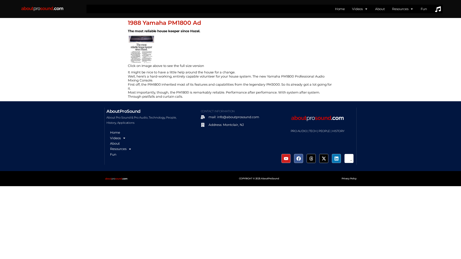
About (380, 9)
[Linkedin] (336, 158)
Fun (424, 9)
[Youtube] (285, 158)
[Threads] (311, 158)
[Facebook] (298, 158)
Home (340, 9)
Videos (357, 9)
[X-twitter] (323, 158)
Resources (400, 9)
